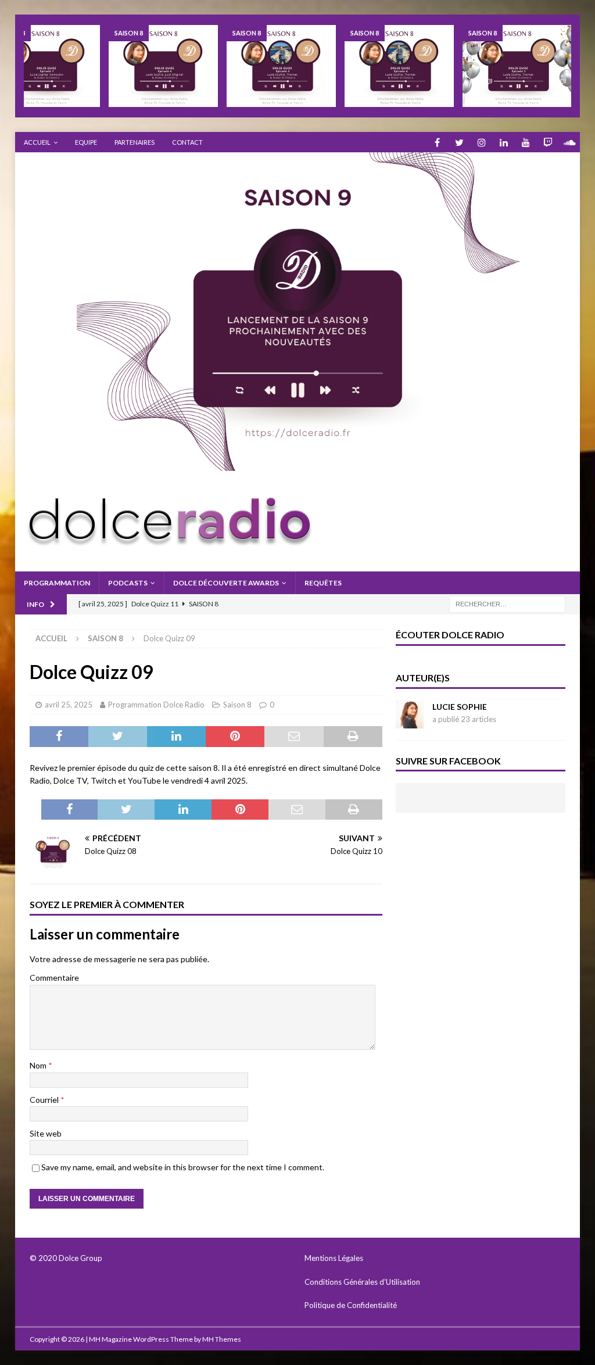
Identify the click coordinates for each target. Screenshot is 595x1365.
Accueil (37, 142)
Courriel (45, 1100)
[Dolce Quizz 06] (163, 66)
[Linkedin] (503, 142)
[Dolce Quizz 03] (517, 66)
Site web (46, 1133)
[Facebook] (437, 142)
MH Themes (221, 1339)
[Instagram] (481, 142)
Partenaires (134, 142)
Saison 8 (237, 704)
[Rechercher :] (507, 603)
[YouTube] (525, 142)
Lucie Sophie (459, 707)
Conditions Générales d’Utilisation (362, 1282)
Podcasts (128, 582)
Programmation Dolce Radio (156, 704)
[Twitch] (547, 142)
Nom (39, 1065)
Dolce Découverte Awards (226, 582)
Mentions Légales (333, 1258)
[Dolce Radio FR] (297, 464)
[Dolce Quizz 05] (281, 66)
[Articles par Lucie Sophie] (410, 721)
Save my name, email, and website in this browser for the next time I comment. (182, 1167)
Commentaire (54, 977)
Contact (187, 142)
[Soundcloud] (570, 142)
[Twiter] (459, 142)
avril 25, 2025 (68, 704)
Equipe (86, 142)
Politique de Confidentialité (351, 1305)
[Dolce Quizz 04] (399, 66)
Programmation (57, 582)
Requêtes (323, 582)
